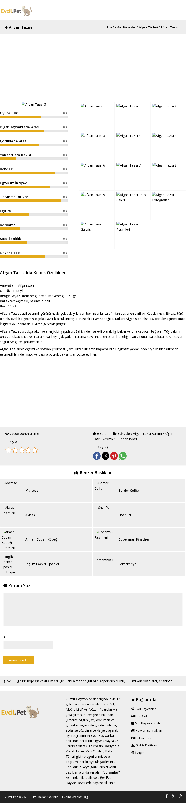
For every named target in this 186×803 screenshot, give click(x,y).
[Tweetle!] (105, 458)
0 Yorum (103, 433)
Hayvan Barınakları (148, 730)
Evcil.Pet (12, 797)
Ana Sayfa (113, 27)
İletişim (139, 752)
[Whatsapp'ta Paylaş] (123, 458)
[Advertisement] (93, 65)
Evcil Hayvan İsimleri (148, 723)
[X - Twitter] (173, 796)
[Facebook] (166, 796)
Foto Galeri (142, 716)
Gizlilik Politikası (146, 745)
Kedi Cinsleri (94, 751)
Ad (5, 637)
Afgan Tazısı (20, 27)
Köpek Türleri (148, 27)
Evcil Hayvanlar (80, 699)
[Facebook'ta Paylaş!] (97, 458)
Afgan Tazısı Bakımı (147, 433)
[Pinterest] (180, 796)
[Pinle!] (114, 458)
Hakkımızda (143, 738)
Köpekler (129, 27)
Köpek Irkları (128, 439)
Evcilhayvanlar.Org (75, 797)
